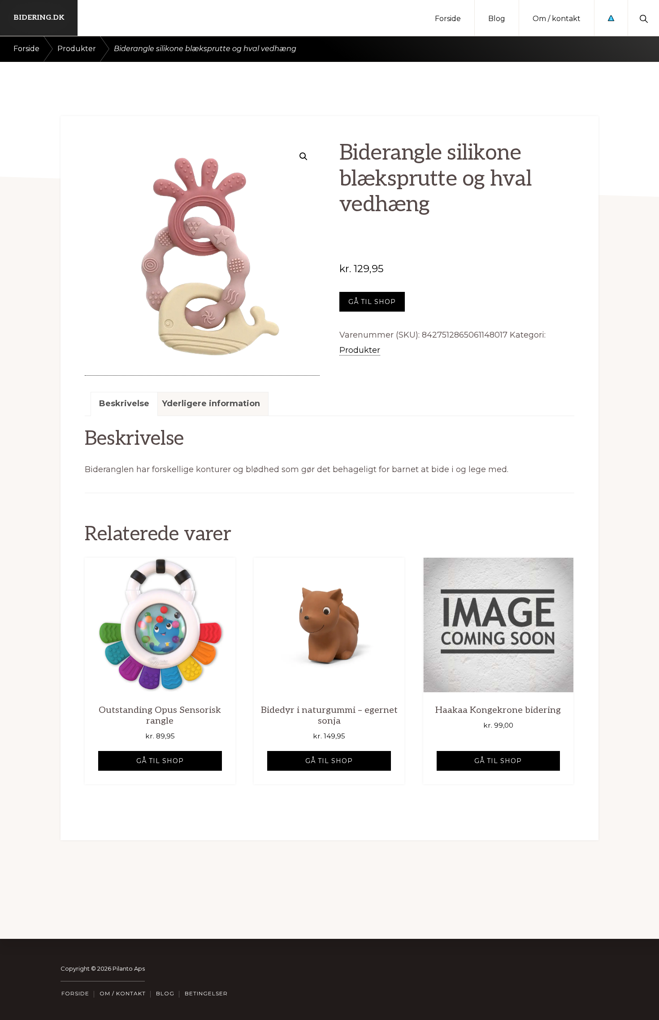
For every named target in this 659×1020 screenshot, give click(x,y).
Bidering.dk (38, 17)
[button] (643, 18)
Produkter (76, 48)
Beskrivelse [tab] (124, 403)
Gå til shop (372, 302)
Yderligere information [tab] (211, 403)
